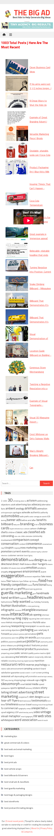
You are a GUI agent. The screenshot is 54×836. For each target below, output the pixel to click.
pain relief (38, 630)
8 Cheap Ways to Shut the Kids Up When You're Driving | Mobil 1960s (40, 107)
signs (43, 680)
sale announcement (15, 668)
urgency (11, 712)
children (11, 532)
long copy (22, 618)
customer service (15, 555)
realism (31, 657)
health (48, 597)
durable (4, 567)
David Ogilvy (28, 555)
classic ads (21, 532)
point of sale (41, 638)
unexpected (38, 708)
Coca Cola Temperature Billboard (36, 205)
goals (15, 589)
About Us (35, 828)
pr (39, 641)
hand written (10, 597)
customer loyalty (35, 552)
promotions (42, 649)
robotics (3, 669)
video (37, 712)
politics (4, 641)
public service (21, 653)
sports (13, 688)
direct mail (18, 564)
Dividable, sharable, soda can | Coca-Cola (40, 153)
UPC (46, 708)
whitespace (7, 720)
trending (35, 704)
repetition (39, 660)
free (49, 580)
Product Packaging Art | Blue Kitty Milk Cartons (39, 172)
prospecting (5, 653)
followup (35, 581)
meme (3, 622)
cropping (17, 548)
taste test (46, 697)
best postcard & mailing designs (18, 807)
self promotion (31, 676)
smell (22, 684)
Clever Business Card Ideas (40, 69)
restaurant (9, 664)
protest (11, 653)
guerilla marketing (16, 592)
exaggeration (12, 575)
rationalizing (10, 657)
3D (10, 500)
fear (8, 581)
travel (29, 704)
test (21, 700)
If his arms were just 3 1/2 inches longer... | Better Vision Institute (40, 90)
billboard (7, 523)
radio (2, 657)
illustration (19, 605)
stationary (28, 688)
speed (41, 684)
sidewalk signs (33, 680)
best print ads (10, 762)
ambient (10, 508)
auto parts (24, 516)
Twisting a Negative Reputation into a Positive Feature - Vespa (40, 390)
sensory (49, 676)
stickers (36, 688)
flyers (21, 581)
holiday (37, 601)
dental (31, 560)
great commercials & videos (16, 742)
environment (31, 571)
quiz (48, 653)
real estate (21, 657)
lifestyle (6, 618)
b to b (36, 524)
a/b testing (16, 501)
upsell (3, 712)
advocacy (36, 504)
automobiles (10, 516)
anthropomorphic (7, 512)
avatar (31, 516)
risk (48, 665)
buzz (22, 528)
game (3, 589)
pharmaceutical (6, 638)
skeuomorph (10, 683)
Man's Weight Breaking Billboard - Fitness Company (39, 455)
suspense (22, 697)
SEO (3, 680)
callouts (26, 528)
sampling (27, 668)
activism (32, 500)
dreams (50, 564)
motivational (28, 622)
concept (34, 539)
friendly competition (14, 584)
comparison (21, 539)
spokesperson (5, 688)
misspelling (18, 622)
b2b (48, 516)
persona (21, 634)
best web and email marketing (18, 749)
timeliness (11, 704)
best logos (9, 755)
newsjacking (18, 626)
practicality (44, 642)
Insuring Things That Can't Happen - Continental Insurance (40, 188)
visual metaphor (10, 716)
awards (44, 516)
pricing (20, 645)
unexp (28, 708)
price (14, 645)
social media (31, 684)
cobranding (7, 536)
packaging (27, 629)
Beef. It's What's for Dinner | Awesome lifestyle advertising (40, 222)
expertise (36, 576)
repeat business (29, 661)
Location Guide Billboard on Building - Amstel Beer (40, 355)
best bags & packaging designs (18, 794)
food (42, 580)
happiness (23, 598)
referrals (47, 657)
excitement (28, 576)
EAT (9, 568)
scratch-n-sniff (30, 672)
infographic (7, 610)
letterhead (45, 615)
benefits (41, 520)
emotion (31, 567)
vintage (45, 711)
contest (22, 544)
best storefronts (11, 801)
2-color (4, 500)
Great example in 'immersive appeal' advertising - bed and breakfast (40, 240)
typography (22, 708)
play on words (27, 637)
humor (6, 605)
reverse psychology (36, 665)
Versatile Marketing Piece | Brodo (39, 136)
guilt (34, 593)
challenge (41, 528)
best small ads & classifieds (16, 781)
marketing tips (10, 736)
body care (17, 524)
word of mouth (43, 720)
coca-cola (17, 536)
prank (50, 642)
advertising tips (23, 504)
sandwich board (39, 668)
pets (40, 633)
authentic (35, 512)
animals (31, 508)
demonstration (14, 559)
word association (26, 719)
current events (21, 551)
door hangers (39, 564)
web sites (44, 715)
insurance (18, 610)
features (15, 581)
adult (13, 504)
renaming (20, 661)
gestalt (10, 589)
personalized (31, 633)
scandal (22, 672)
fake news (46, 576)
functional (39, 584)
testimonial (27, 701)
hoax (32, 602)
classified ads (36, 532)
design (39, 559)
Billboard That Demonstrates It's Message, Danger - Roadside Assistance (40, 307)
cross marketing (28, 548)
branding (27, 524)
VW (35, 716)
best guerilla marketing (14, 788)
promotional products (22, 648)
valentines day (23, 712)
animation (42, 508)
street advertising (21, 692)
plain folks (15, 638)
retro (21, 664)
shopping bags (20, 680)
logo (13, 618)
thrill (49, 701)
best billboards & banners (16, 775)
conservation (10, 543)
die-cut (47, 560)
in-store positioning (32, 606)
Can (31, 467)
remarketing (12, 661)
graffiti (21, 589)
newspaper (30, 626)
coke (23, 536)
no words (40, 626)
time (3, 704)
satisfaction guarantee (10, 672)
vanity (31, 712)
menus (9, 622)
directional (6, 564)
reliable (4, 660)
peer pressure (14, 634)
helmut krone (6, 602)
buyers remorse (15, 528)
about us (23, 501)
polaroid (48, 638)
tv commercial (9, 708)
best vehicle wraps (12, 768)
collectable (28, 536)
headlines (35, 597)
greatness (39, 589)
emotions (42, 567)
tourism (22, 704)
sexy (6, 680)
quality (31, 653)
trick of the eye (43, 704)
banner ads (14, 519)
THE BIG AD (31, 12)
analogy (20, 508)
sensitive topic (42, 676)
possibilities (12, 642)
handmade (42, 593)
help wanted (21, 601)
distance (28, 564)
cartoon (33, 528)
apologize (17, 512)
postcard (21, 641)
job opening (36, 615)
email (23, 567)
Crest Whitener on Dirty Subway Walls (39, 436)
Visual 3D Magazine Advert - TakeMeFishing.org (39, 422)
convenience (34, 543)
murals (36, 622)
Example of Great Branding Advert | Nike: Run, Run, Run (39, 122)
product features (32, 645)
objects (48, 626)
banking (3, 520)
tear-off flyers (10, 700)
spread (21, 688)
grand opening (30, 589)
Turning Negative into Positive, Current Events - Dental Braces (40, 274)
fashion (3, 581)
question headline (40, 653)
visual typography (27, 716)
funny (49, 584)
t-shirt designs (35, 697)
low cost (40, 618)
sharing (10, 680)
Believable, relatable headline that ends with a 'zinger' (40, 255)
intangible (29, 609)
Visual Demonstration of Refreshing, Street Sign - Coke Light (39, 340)
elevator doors (16, 568)
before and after (28, 520)
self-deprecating (17, 676)
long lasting (32, 619)
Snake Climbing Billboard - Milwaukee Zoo (40, 288)
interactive (19, 614)
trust (50, 704)
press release (7, 645)
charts (4, 532)
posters (32, 641)
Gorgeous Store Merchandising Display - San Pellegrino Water (38, 374)
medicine (47, 619)
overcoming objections (10, 630)
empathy (4, 571)
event (43, 571)
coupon (8, 547)
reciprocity (39, 657)
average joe (37, 516)
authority (44, 512)
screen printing (42, 672)
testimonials (39, 700)
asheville (26, 512)
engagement (15, 572)
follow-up (27, 581)
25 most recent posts (14, 821)
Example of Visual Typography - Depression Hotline (39, 405)
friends (29, 585)
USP (16, 712)
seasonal (5, 676)
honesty (45, 601)
